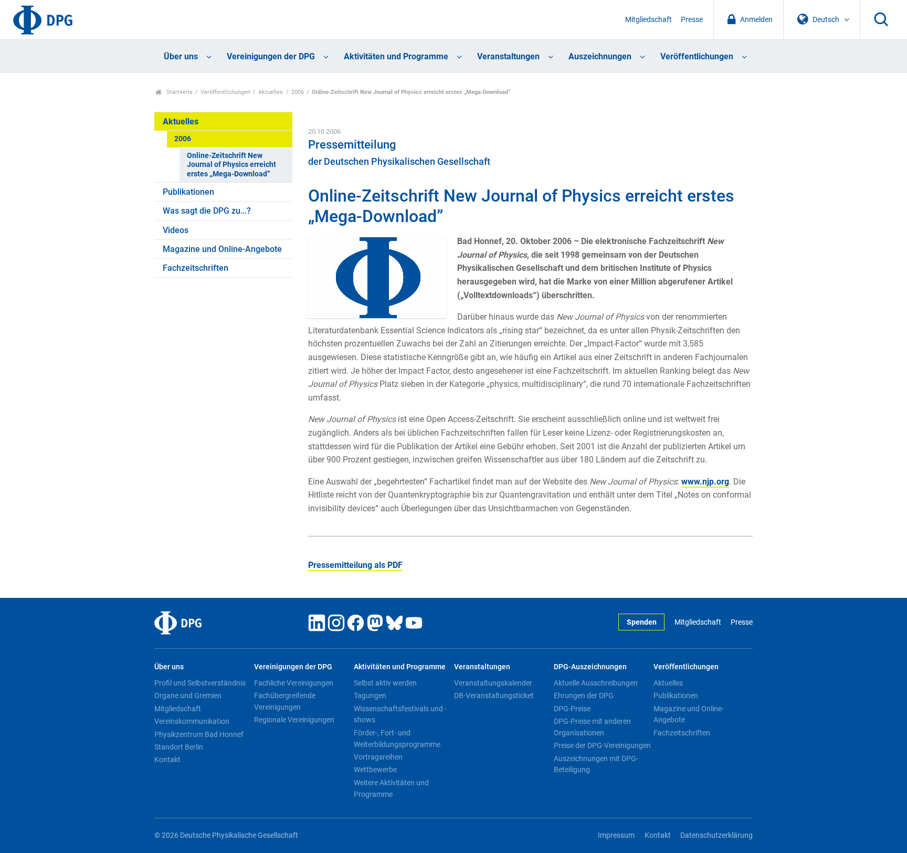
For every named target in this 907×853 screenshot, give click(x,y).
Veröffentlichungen (696, 56)
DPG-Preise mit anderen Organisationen (592, 727)
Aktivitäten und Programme (396, 56)
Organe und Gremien (188, 695)
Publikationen (188, 192)
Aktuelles (270, 92)
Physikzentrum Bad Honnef (199, 734)
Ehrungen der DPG (584, 695)
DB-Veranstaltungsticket (494, 695)
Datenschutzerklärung (716, 835)
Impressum (616, 835)
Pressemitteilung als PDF (355, 565)
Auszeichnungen (599, 56)
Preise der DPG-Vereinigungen (602, 745)
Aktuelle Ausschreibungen (596, 683)
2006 (297, 92)
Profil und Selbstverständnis (200, 683)
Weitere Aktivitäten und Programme (391, 788)
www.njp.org (705, 482)
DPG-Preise (572, 708)
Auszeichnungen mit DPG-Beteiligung (596, 764)
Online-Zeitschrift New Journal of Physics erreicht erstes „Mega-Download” (231, 164)
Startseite (179, 92)
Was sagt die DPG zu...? (207, 211)
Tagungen (370, 695)
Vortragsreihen (378, 757)
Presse (692, 19)
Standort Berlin (178, 747)
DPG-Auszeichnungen (590, 666)
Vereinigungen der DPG (271, 56)
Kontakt (167, 759)
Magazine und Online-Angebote (222, 249)
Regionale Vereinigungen (294, 719)
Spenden (642, 622)
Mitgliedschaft (648, 19)
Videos (175, 230)
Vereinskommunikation (191, 721)
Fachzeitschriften (195, 268)
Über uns (181, 56)
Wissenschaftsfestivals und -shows (400, 714)
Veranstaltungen (508, 56)
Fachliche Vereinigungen (293, 683)
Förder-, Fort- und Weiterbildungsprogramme (397, 739)
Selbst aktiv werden (385, 683)
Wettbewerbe (375, 769)
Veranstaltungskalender (493, 683)
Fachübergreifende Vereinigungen (284, 701)
